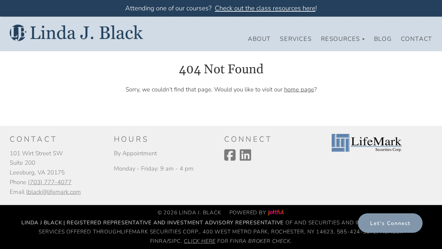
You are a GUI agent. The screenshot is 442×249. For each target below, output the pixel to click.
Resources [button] (340, 39)
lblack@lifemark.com (53, 192)
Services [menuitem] (296, 39)
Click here (199, 241)
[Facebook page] (230, 154)
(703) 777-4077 (50, 182)
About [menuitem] (259, 39)
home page (299, 89)
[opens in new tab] (367, 142)
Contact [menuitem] (416, 39)
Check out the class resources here (265, 8)
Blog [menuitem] (383, 39)
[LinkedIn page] (245, 154)
